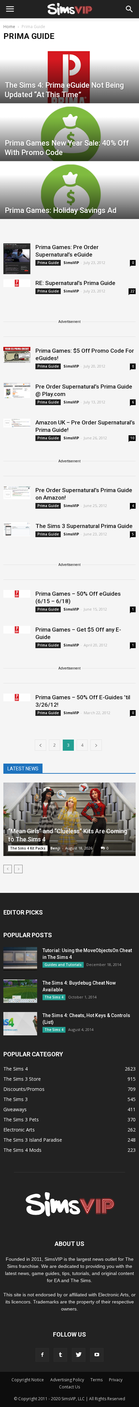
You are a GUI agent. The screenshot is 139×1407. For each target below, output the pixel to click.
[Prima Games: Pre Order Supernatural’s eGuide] (16, 258)
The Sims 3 (15, 1099)
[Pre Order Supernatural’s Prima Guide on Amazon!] (16, 492)
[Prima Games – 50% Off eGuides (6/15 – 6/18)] (16, 594)
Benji (55, 848)
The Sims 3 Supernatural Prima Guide (84, 526)
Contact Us (69, 1387)
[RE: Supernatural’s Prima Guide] (16, 283)
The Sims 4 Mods (22, 1150)
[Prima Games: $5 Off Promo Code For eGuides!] (16, 355)
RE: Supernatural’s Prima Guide (75, 283)
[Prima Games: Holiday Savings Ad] (69, 202)
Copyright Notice (27, 1380)
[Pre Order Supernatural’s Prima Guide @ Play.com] (16, 390)
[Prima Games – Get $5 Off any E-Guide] (16, 630)
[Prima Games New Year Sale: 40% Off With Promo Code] (69, 144)
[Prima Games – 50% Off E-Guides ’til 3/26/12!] (16, 697)
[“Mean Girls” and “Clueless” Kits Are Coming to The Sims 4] (69, 819)
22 (132, 291)
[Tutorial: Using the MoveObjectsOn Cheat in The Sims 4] (20, 958)
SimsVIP (71, 262)
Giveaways (15, 1109)
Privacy (115, 1380)
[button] (129, 9)
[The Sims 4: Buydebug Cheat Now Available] (20, 991)
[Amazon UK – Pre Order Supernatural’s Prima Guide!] (16, 423)
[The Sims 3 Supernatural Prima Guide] (16, 529)
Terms (96, 1380)
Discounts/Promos (24, 1089)
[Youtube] (97, 1355)
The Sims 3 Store (22, 1079)
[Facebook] (42, 1355)
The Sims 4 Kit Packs (28, 848)
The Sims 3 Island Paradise (32, 1140)
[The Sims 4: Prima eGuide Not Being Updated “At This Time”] (69, 86)
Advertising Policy (67, 1380)
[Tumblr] (60, 1355)
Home (9, 26)
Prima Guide (48, 262)
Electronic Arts (19, 1129)
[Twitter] (78, 1355)
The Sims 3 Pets (21, 1119)
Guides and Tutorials (63, 964)
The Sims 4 (54, 997)
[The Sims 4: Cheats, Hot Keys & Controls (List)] (20, 1023)
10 (132, 438)
